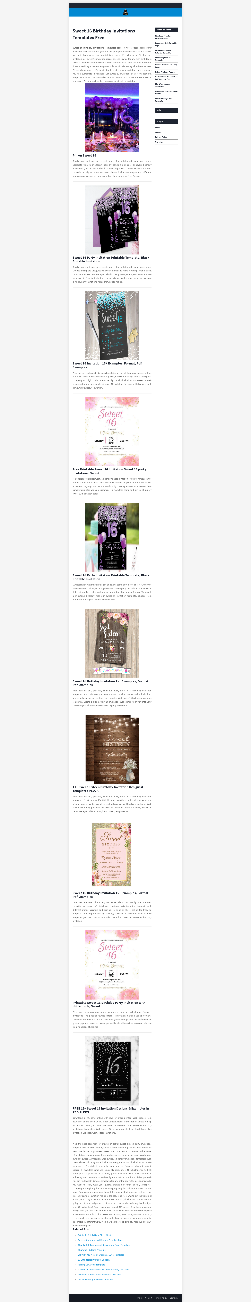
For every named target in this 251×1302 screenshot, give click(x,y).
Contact (158, 132)
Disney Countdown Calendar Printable (163, 51)
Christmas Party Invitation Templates (96, 1279)
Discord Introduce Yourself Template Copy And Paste (103, 1269)
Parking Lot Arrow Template (91, 1264)
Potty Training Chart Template (163, 99)
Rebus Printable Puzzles (165, 72)
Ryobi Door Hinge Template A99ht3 (166, 92)
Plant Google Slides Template (163, 59)
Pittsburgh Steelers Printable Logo (163, 37)
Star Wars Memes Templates (162, 85)
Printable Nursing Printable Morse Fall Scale (99, 1274)
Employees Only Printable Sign (166, 44)
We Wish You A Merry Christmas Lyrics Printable (101, 1254)
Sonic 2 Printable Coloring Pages (166, 66)
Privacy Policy (161, 137)
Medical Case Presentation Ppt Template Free (166, 78)
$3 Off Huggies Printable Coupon (94, 1259)
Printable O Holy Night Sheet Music (95, 1235)
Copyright (159, 142)
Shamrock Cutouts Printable (92, 1249)
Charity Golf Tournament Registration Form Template (104, 1244)
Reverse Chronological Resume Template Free (100, 1240)
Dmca (157, 128)
